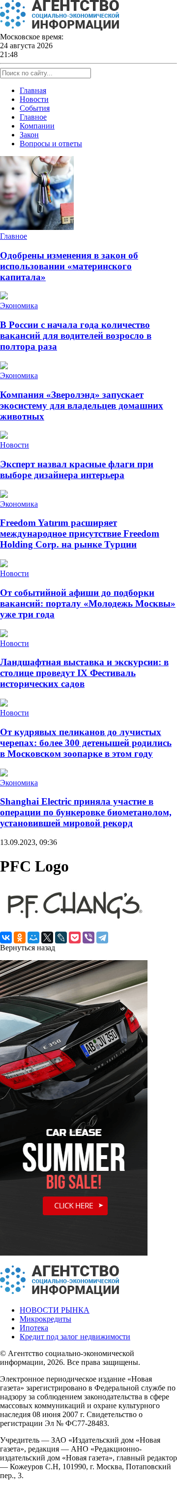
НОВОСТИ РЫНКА (54, 1310)
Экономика (19, 305)
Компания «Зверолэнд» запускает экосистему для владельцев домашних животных (81, 405)
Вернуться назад (27, 947)
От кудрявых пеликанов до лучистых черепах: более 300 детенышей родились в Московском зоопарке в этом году (86, 743)
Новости (34, 99)
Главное (33, 117)
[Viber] (88, 937)
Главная (33, 90)
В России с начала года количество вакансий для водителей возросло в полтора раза (75, 336)
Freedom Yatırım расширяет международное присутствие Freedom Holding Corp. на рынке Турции (79, 534)
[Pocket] (75, 937)
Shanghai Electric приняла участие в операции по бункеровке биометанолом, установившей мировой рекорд (86, 812)
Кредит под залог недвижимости (75, 1336)
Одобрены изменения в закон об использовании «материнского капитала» (69, 266)
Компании (37, 126)
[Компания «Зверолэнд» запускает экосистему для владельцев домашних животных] (4, 366)
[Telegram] (102, 937)
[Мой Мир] (33, 937)
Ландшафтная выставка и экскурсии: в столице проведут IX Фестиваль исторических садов (84, 673)
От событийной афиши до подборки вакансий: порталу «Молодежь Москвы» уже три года (88, 603)
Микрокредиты (45, 1319)
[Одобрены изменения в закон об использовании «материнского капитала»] (37, 227)
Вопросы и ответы (51, 143)
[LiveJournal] (61, 937)
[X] (47, 937)
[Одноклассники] (20, 937)
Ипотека (34, 1328)
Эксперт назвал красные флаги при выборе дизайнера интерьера (76, 469)
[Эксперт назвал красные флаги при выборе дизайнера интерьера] (4, 436)
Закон (29, 134)
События (35, 108)
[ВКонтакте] (6, 937)
